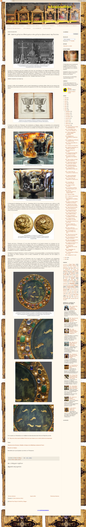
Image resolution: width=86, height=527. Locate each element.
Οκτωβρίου (68, 114)
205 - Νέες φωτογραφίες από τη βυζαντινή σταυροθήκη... (71, 240)
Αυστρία (74, 269)
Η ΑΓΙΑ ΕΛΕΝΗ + (47, 28)
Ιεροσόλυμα (71, 280)
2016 (66, 106)
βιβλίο (71, 271)
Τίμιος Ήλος (68, 295)
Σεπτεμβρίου (68, 116)
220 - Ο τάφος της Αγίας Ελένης (71, 196)
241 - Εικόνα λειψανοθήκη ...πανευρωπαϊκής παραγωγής (70, 133)
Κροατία (64, 285)
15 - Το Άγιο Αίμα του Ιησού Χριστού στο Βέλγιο (73, 366)
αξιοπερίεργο (65, 268)
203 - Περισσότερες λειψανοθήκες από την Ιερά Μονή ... (71, 246)
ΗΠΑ (72, 279)
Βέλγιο (66, 271)
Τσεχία (70, 297)
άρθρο (72, 268)
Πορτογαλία (65, 292)
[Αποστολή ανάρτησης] (24, 457)
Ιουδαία (77, 280)
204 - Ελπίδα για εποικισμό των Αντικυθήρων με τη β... (71, 243)
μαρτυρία (69, 288)
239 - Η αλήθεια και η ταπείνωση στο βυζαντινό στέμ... (71, 140)
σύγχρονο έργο (65, 294)
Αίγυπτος (64, 265)
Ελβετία (66, 278)
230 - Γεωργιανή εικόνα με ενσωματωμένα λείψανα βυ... (71, 166)
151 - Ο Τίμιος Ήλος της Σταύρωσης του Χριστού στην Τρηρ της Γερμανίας (73, 377)
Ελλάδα (72, 278)
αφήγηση (64, 270)
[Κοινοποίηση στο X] (28, 458)
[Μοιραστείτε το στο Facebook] (30, 458)
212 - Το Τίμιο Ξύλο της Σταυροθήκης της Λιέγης (70, 219)
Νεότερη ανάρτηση (11, 496)
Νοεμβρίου (68, 113)
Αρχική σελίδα (33, 496)
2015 (66, 108)
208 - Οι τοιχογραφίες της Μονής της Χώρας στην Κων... (70, 231)
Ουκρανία (65, 290)
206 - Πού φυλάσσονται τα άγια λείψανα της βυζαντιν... (71, 238)
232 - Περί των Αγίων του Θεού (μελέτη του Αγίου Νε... (71, 160)
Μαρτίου (67, 121)
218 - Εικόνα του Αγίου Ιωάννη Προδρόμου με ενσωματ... (71, 202)
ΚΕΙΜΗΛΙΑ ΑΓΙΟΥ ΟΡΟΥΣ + (33, 25)
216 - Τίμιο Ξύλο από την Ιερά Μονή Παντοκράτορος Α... (71, 208)
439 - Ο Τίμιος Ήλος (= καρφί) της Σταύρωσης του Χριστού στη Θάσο (73, 308)
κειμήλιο (15, 459)
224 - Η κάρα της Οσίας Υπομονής (70, 185)
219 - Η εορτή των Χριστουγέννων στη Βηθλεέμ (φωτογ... (71, 198)
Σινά (68, 293)
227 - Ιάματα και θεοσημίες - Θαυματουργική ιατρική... (70, 176)
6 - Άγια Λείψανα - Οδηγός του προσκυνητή (72, 409)
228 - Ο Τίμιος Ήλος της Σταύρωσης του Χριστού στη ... (71, 172)
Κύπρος (69, 285)
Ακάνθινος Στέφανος (72, 265)
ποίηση (70, 290)
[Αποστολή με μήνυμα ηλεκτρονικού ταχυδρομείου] (26, 458)
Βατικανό (76, 270)
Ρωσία (75, 292)
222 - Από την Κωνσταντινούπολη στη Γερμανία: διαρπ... (70, 191)
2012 (66, 259)
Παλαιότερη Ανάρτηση (54, 496)
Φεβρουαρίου (68, 123)
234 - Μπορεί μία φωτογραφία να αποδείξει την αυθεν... (71, 153)
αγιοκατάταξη (65, 264)
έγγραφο (76, 275)
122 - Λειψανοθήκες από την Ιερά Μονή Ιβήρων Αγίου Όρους (73, 387)
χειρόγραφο (73, 298)
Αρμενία (77, 268)
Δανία (65, 275)
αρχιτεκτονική (67, 269)
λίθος (64, 288)
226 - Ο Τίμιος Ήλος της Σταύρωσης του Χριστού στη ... (71, 179)
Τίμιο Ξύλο (75, 294)
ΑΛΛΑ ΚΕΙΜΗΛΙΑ (37, 28)
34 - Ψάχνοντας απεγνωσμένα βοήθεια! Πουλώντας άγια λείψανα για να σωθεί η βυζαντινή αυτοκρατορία (30, 438)
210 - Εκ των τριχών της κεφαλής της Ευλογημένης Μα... (71, 225)
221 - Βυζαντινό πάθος (69, 194)
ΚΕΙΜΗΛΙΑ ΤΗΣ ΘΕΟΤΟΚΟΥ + (14, 28)
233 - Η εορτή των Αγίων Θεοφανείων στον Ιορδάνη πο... (71, 156)
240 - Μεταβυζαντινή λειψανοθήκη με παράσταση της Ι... (71, 137)
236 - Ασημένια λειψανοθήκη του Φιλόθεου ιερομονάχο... (71, 148)
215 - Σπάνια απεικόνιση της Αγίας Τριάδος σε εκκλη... (71, 210)
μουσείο (19, 459)
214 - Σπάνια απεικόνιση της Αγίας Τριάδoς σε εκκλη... (71, 213)
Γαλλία (12, 459)
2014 (66, 109)
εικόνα (72, 276)
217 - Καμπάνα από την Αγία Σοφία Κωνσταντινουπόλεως (71, 205)
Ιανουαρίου (68, 125)
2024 (66, 99)
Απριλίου (67, 120)
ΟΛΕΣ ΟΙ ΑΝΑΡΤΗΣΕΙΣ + (18, 25)
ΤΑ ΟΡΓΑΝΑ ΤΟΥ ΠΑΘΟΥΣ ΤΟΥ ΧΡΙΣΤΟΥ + (67, 25)
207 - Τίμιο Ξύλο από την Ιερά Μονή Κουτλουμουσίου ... (71, 235)
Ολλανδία (71, 289)
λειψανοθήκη (71, 287)
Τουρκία (64, 297)
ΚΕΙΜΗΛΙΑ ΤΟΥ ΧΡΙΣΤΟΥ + (48, 25)
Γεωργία (76, 274)
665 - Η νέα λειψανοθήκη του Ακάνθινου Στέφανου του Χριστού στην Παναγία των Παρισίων (71, 332)
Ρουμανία (70, 292)
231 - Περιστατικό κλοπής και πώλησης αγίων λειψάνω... (71, 163)
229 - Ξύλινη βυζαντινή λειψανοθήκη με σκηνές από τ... (71, 168)
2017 (66, 104)
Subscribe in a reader (67, 45)
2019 (66, 101)
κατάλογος (65, 283)
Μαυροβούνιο (75, 288)
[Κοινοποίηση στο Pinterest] (31, 458)
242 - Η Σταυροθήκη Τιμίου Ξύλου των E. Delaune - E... (71, 130)
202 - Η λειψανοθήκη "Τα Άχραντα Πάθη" (70, 250)
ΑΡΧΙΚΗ (9, 25)
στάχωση (75, 293)
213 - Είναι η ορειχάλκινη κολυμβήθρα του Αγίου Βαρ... (71, 216)
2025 (66, 97)
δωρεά (72, 275)
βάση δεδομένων (70, 270)
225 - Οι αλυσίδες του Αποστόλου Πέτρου (69, 183)
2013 (66, 257)
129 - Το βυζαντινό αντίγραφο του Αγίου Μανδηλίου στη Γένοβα (73, 356)
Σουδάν (72, 293)
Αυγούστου (68, 118)
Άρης (70, 88)
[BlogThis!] (27, 458)
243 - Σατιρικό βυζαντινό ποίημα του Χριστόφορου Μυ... (71, 127)
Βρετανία (66, 273)
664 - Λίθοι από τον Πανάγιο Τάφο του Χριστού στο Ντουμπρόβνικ (73, 344)
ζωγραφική (65, 279)
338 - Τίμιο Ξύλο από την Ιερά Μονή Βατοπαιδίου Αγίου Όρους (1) (73, 320)
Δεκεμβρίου (68, 111)
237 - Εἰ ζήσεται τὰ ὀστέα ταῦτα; (71, 145)
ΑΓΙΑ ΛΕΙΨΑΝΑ (27, 28)
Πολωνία (75, 290)
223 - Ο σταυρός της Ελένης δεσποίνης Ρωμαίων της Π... (71, 188)
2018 (66, 103)
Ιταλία (74, 282)
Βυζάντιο (73, 273)
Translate (72, 40)
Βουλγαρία (76, 271)
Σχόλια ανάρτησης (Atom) (18, 498)
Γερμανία (71, 274)
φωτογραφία (65, 298)
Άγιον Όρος (72, 264)
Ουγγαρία (75, 289)
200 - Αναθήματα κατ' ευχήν (70, 254)
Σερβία (64, 293)
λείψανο (75, 285)
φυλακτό (75, 297)
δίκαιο (69, 275)
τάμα (70, 294)
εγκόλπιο (66, 276)
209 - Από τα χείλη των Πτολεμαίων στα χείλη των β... (71, 228)
